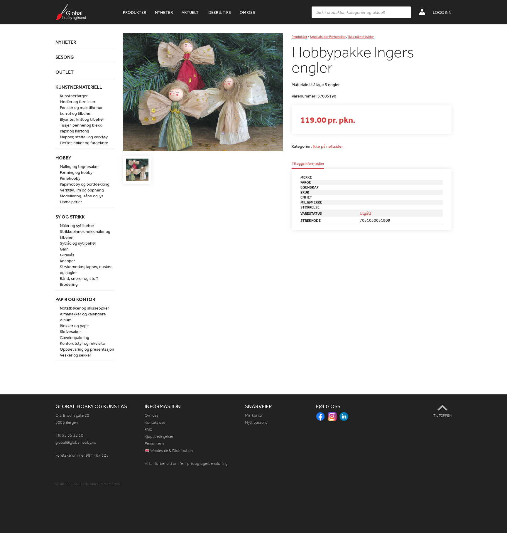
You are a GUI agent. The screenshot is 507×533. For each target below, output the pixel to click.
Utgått (365, 213)
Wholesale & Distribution (171, 450)
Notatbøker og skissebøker (84, 308)
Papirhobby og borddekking (84, 184)
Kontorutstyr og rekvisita (82, 343)
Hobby (63, 158)
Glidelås (67, 255)
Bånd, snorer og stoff (79, 278)
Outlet (64, 72)
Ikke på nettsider (361, 36)
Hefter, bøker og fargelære (84, 142)
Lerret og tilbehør (76, 113)
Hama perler (71, 201)
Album (66, 319)
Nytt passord (256, 422)
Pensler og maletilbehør (81, 107)
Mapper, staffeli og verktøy (84, 136)
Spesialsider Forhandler (328, 36)
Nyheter (164, 12)
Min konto (253, 415)
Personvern (154, 443)
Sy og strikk (70, 217)
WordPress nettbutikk (75, 484)
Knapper (67, 260)
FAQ (148, 429)
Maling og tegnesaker (79, 166)
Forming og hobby (76, 172)
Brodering (69, 284)
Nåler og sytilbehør (77, 225)
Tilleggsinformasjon (308, 164)
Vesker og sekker (75, 355)
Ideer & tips (219, 12)
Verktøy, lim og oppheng (82, 190)
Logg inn (442, 12)
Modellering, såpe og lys (82, 196)
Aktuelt (190, 12)
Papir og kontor (75, 299)
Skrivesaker (70, 331)
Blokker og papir (74, 325)
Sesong (64, 57)
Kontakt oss (155, 422)
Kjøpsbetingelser (159, 436)
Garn (64, 249)
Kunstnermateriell (78, 87)
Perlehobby (70, 178)
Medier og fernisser (77, 101)
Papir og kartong (74, 131)
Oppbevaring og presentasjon (87, 349)
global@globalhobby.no (75, 442)
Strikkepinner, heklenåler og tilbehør (85, 234)
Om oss (247, 12)
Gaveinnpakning (74, 337)
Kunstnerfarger (74, 95)
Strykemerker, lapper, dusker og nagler (86, 269)
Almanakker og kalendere (83, 314)
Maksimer (112, 484)
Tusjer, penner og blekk (81, 125)
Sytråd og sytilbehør (78, 243)
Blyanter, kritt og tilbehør (82, 119)
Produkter (134, 12)
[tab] (308, 165)
